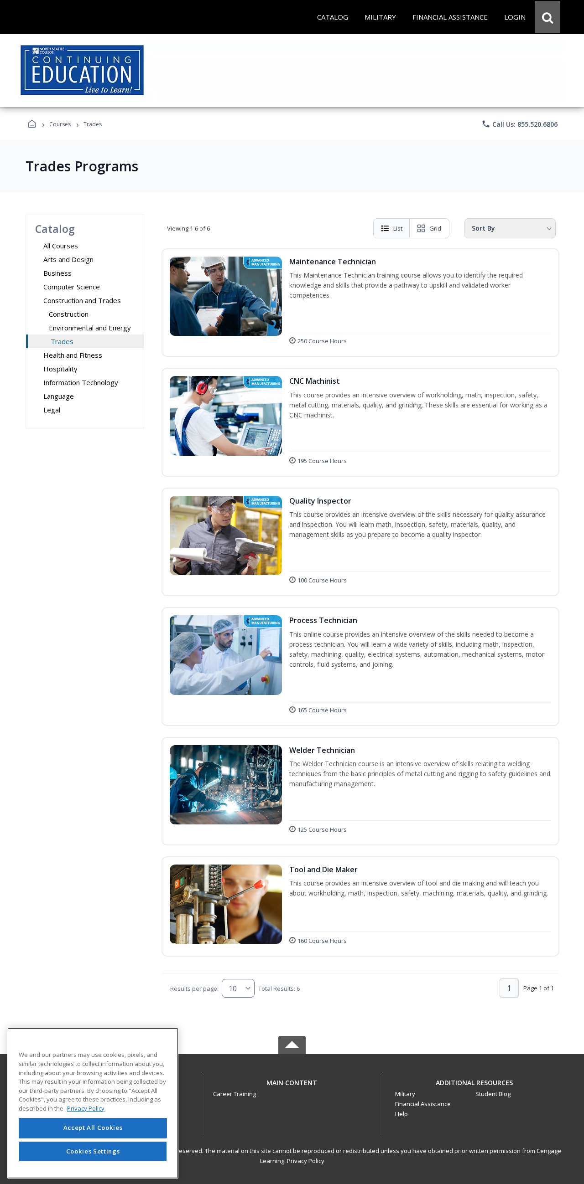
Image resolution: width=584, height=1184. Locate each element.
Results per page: (194, 988)
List (397, 228)
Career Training (234, 1094)
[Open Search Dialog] (547, 17)
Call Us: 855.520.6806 (519, 124)
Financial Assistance (423, 1104)
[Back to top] (292, 1087)
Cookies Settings (93, 1151)
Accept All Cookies (93, 1128)
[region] (92, 1103)
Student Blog (493, 1094)
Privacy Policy (305, 1161)
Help (401, 1114)
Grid (435, 228)
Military (405, 1094)
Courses (60, 124)
